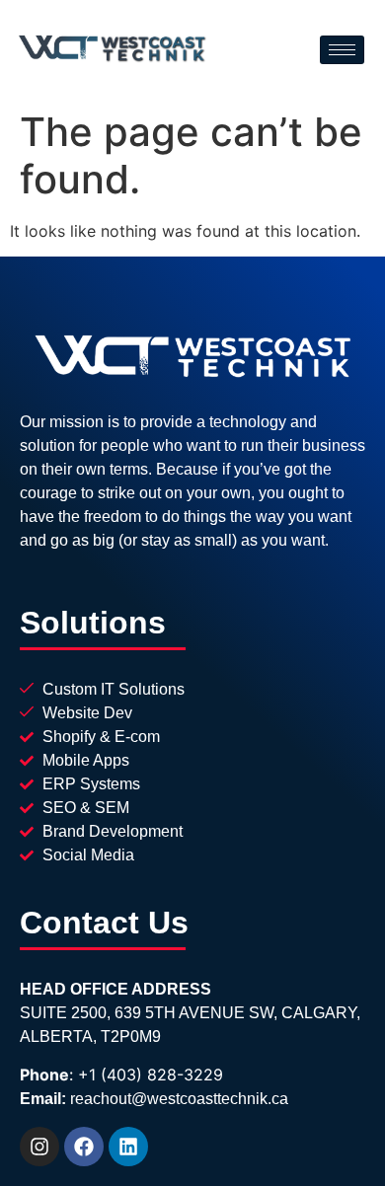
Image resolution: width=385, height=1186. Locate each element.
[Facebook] (84, 1146)
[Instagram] (39, 1146)
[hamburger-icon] (342, 50)
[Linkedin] (128, 1146)
